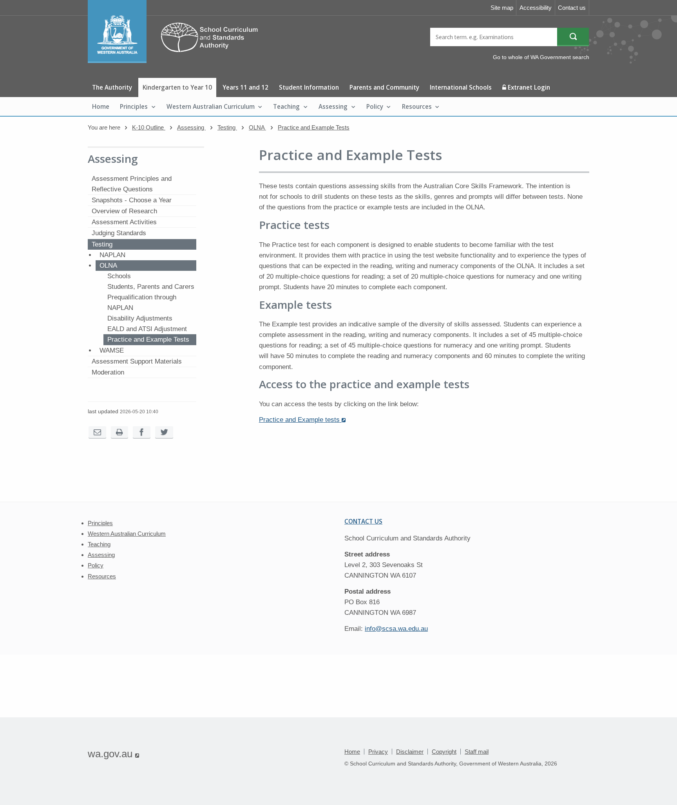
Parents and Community (384, 87)
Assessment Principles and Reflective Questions (132, 184)
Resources (417, 106)
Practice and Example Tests (313, 127)
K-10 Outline (148, 127)
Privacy (378, 752)
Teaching (286, 106)
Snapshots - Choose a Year (132, 200)
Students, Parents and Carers (150, 286)
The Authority (112, 87)
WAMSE (112, 350)
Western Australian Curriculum (211, 106)
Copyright (444, 752)
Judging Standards (119, 233)
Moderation (108, 372)
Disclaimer (410, 752)
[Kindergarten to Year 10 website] (177, 61)
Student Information (309, 87)
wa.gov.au (113, 754)
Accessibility (536, 7)
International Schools (461, 87)
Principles (134, 106)
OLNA (257, 127)
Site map (502, 7)
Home (100, 106)
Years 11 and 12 (245, 87)
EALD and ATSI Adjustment (147, 329)
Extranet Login (528, 87)
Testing (227, 127)
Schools (119, 276)
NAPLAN (112, 255)
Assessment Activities (124, 222)
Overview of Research (124, 211)
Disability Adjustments (139, 318)
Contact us (572, 7)
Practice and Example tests (302, 419)
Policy (374, 106)
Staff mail (477, 752)
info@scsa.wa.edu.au (396, 628)
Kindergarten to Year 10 (177, 87)
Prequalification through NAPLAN (141, 303)
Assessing (333, 106)
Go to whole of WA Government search (541, 57)
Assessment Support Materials (137, 361)
